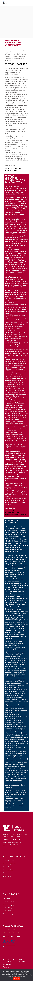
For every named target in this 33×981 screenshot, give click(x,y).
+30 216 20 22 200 (15, 839)
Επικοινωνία (7, 876)
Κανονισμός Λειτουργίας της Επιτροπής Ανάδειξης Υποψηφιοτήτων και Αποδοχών (15, 512)
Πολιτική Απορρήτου (9, 905)
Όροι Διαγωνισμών (9, 914)
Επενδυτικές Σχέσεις (9, 864)
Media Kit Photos (8, 911)
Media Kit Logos (8, 908)
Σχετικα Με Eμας (8, 860)
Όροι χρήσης (7, 898)
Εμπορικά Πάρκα (8, 867)
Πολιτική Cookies (8, 901)
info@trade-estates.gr (13, 842)
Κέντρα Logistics (8, 870)
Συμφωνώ (17, 978)
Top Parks (6, 873)
